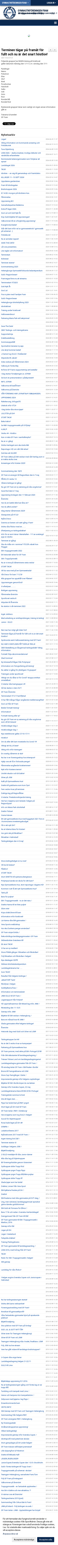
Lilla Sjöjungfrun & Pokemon (12, 1451)
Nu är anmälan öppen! (10, 239)
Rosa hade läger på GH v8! (12, 1123)
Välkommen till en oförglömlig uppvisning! (18, 221)
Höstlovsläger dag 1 (9, 730)
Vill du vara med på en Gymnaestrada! (16, 570)
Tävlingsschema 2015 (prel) (12, 1498)
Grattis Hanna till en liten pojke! (13, 905)
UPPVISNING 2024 (8, 398)
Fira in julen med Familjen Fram (13, 294)
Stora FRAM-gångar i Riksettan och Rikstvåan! (19, 952)
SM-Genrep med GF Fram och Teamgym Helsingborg (22, 1411)
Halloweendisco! (8, 314)
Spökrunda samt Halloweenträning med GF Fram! (21, 640)
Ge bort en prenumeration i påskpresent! (17, 378)
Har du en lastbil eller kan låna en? (15, 503)
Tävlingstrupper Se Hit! (10, 1039)
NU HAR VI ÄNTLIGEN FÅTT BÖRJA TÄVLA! (18, 644)
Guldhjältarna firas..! (9, 988)
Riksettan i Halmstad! (9, 837)
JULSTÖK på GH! (8, 413)
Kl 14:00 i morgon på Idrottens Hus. (15, 193)
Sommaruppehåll (8, 342)
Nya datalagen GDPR (9, 960)
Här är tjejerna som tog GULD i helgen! (16, 1115)
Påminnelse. (6, 197)
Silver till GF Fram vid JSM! (11, 1337)
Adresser (5, 259)
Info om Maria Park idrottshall (13, 807)
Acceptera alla (45, 1539)
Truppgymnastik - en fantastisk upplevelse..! (19, 1486)
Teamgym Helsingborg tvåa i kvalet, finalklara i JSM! (22, 1341)
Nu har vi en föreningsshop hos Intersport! (18, 757)
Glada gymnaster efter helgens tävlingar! (17, 1024)
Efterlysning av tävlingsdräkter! (13, 531)
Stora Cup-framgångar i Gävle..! (13, 1075)
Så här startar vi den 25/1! (11, 688)
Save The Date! (7, 326)
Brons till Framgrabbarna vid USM (14, 1071)
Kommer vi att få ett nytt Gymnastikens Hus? (19, 889)
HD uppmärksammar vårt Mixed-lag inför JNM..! (20, 1004)
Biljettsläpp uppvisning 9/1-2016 (14, 1381)
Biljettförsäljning (7, 1150)
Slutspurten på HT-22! (9, 515)
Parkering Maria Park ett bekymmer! (15, 318)
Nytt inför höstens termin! (11, 769)
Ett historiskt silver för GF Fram (13, 555)
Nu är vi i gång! (7, 441)
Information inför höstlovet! (12, 916)
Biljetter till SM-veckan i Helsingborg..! (16, 1016)
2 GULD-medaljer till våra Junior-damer (16, 1154)
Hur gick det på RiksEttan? (12, 833)
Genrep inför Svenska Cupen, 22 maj (15, 1087)
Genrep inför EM (7, 1226)
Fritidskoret (5, 235)
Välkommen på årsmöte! (11, 1482)
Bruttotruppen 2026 (9, 189)
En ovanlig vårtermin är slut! (12, 754)
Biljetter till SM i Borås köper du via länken (18, 1083)
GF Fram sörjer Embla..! (10, 932)
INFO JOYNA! (6, 382)
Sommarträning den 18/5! (11, 471)
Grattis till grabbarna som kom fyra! (15, 785)
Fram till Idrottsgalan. (9, 185)
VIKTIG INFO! (6, 1407)
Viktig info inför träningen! (11, 750)
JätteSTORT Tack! (8, 980)
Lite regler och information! (12, 251)
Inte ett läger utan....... (9, 1099)
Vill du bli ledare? (8, 865)
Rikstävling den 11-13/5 (10, 1008)
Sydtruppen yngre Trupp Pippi (13, 1170)
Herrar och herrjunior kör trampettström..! (17, 1395)
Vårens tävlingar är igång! (11, 483)
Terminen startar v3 (8, 1143)
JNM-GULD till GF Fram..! (11, 996)
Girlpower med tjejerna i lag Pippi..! (15, 1399)
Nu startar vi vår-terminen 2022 (13, 606)
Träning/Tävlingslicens (10, 1242)
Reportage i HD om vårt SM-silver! (14, 449)
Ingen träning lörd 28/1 (10, 1139)
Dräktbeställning (7, 338)
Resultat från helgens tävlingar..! (14, 976)
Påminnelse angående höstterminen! (16, 765)
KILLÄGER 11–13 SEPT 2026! (12, 177)
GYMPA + (4, 1127)
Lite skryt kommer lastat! (11, 350)
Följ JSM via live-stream (10, 1345)
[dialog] (29, 1529)
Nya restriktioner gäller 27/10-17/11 (15, 734)
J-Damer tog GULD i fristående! (13, 354)
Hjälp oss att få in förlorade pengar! (15, 761)
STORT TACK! (6, 417)
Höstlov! (4, 738)
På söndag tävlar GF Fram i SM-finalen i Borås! (19, 1067)
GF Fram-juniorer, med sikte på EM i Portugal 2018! (21, 1051)
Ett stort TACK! (7, 944)
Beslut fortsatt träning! (10, 708)
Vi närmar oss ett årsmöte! (11, 1494)
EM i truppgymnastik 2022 (11, 551)
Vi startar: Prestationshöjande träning (16, 797)
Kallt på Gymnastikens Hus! (12, 781)
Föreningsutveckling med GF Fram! (15, 1308)
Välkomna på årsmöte (10, 390)
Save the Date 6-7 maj (10, 491)
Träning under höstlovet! (11, 310)
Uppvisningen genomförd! (12, 582)
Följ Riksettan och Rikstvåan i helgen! (16, 956)
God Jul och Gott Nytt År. (11, 213)
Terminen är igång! (8, 541)
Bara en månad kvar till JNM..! (13, 1020)
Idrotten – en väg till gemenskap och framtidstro (20, 173)
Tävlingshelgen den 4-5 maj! (12, 841)
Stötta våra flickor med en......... (13, 527)
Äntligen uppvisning (9, 590)
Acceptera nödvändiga (24, 1539)
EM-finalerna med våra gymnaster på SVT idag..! (20, 1198)
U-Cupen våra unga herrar (11, 1357)
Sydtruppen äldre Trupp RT (12, 1178)
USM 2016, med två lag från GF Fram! (16, 1250)
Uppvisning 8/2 (7, 201)
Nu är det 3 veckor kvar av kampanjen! (16, 1043)
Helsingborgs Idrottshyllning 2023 (15, 302)
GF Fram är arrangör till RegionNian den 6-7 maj (20, 475)
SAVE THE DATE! (7, 243)
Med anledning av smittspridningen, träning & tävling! (22, 618)
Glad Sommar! (7, 658)
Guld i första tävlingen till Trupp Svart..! (16, 1467)
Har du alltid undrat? (9, 507)
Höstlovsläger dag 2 (9, 726)
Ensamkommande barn (10, 1403)
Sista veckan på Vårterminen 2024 (14, 362)
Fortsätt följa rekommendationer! (14, 654)
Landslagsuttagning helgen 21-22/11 (16, 1361)
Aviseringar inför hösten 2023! (13, 463)
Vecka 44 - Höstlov (8, 433)
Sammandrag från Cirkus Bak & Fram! (16, 1502)
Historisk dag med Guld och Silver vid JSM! (18, 1031)
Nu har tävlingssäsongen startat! (14, 1300)
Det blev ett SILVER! (9, 453)
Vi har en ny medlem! (9, 948)
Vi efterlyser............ (8, 586)
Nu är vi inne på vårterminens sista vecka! (17, 563)
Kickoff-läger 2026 (8, 209)
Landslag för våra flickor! (11, 1270)
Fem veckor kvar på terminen (12, 789)
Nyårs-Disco (6, 519)
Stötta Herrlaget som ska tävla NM (15, 445)
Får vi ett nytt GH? (8, 825)
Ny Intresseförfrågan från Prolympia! (15, 662)
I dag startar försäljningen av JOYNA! (16, 374)
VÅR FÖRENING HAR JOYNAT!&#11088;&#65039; (21, 394)
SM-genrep (5, 1262)
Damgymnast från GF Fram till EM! (14, 1216)
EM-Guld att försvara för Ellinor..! (14, 1208)
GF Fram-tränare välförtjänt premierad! (16, 1447)
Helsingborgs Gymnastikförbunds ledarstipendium (22, 271)
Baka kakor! (6, 421)
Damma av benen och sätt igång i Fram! (17, 523)
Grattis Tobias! (7, 811)
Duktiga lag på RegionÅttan (12, 793)
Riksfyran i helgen (8, 984)
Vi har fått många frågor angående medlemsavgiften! (22, 700)
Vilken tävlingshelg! (9, 1431)
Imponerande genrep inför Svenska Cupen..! (19, 1435)
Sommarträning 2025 (9, 267)
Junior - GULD (6, 622)
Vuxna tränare (6, 815)
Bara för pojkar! (7, 897)
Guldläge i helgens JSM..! (11, 1147)
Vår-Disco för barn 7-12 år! (11, 574)
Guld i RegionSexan (9, 298)
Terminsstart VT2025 (9, 282)
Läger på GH (6, 1230)
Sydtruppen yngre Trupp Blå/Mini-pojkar (17, 1174)
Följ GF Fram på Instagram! (12, 1478)
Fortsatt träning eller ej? (10, 716)
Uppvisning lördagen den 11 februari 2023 (18, 495)
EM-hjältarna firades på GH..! (12, 1190)
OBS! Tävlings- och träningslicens (14, 330)
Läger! (3, 139)
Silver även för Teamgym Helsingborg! (16, 1334)
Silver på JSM (6, 777)
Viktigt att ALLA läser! (10, 746)
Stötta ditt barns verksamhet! (12, 1304)
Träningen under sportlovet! (12, 674)
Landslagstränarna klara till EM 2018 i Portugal (19, 1091)
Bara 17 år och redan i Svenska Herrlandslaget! (20, 1212)
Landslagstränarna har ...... (11, 968)
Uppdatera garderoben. (10, 181)
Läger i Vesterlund (8, 1234)
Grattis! (4, 1194)
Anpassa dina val (10, 1534)
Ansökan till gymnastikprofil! (12, 1312)
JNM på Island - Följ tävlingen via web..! (17, 1506)
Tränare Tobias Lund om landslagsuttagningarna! (21, 1059)
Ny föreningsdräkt (8, 1423)
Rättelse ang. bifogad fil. (11, 401)
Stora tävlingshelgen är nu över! (13, 861)
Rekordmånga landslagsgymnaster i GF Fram (19, 936)
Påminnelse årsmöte (9, 594)
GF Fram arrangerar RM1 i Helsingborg (16, 1419)
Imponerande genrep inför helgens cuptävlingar (20, 1079)
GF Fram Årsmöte (8, 692)
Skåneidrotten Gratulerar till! (12, 940)
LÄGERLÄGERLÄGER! (9, 1459)
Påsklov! (4, 869)
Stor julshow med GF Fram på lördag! (16, 1326)
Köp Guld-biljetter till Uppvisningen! (15, 217)
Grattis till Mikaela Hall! (10, 1455)
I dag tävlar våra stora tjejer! (12, 409)
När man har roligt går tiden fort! (14, 630)
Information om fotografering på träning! (17, 666)
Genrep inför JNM (8, 1012)
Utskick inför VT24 (8, 405)
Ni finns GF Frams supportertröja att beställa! (19, 370)
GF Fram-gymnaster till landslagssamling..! (18, 1246)
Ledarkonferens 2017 (9, 1131)
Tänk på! (4, 893)
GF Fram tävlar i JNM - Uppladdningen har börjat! (20, 1510)
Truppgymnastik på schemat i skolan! (16, 1470)
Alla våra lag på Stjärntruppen (13, 1158)
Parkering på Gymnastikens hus (14, 1047)
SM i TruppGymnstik (9, 559)
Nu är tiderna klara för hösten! (13, 829)
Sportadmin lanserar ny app (12, 346)
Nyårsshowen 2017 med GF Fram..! (15, 1135)
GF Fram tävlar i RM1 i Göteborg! (14, 1111)
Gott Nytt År (6, 286)
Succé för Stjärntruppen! (11, 1119)
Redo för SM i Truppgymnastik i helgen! (17, 1258)
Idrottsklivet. (6, 306)
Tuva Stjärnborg (7, 149)
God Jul (4, 290)
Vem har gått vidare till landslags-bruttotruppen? (20, 1349)
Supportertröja (7, 334)
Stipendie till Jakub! (9, 358)
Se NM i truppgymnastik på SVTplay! (15, 425)
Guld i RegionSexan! (9, 275)
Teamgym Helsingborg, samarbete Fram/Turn (19, 1474)
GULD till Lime (7, 1365)
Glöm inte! (5, 909)
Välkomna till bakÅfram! (11, 386)
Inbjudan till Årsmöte (9, 602)
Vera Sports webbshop (10, 924)
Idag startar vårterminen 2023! (13, 511)
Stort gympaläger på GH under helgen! (16, 1443)
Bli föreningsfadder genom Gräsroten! (16, 1162)
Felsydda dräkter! (8, 1238)
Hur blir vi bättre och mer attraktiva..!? (16, 1490)
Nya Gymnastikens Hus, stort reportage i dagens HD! (22, 885)
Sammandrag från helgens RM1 (14, 1415)
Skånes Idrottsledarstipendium (13, 964)
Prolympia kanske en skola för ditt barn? (17, 881)
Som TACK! (5, 972)
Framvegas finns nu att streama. (14, 279)
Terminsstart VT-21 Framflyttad (13, 696)
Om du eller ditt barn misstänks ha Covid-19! (19, 742)
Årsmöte (4, 499)
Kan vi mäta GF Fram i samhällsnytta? (16, 437)
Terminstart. (6, 255)
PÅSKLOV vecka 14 (8, 479)
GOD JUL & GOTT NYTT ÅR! (12, 1330)
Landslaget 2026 (8, 165)
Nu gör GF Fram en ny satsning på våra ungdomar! (21, 487)
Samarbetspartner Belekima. (12, 205)
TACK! (3, 169)
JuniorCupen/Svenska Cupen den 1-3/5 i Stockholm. (22, 1463)
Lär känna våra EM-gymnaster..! (13, 920)
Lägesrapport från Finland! (12, 1000)
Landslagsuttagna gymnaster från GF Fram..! (19, 1063)
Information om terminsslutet (13, 992)
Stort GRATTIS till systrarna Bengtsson (16, 877)
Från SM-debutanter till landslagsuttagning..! (19, 1055)
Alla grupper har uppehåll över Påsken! (16, 578)
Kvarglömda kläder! (9, 225)
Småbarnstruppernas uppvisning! (14, 1427)
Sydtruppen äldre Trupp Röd (12, 1166)
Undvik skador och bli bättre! (12, 773)
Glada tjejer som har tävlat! (12, 1182)
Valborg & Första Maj (9, 366)
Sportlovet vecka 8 (8, 598)
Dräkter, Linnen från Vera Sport (13, 1186)
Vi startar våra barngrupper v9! (13, 684)
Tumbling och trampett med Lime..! (15, 1391)
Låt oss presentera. (9, 247)
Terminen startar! (7, 263)
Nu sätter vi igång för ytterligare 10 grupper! (18, 670)
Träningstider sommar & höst (13, 1095)
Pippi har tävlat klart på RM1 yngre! (15, 1103)
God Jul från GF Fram (9, 704)
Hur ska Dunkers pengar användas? (15, 928)
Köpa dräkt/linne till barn (11, 912)
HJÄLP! (4, 429)
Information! (6, 712)
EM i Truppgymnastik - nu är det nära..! (16, 901)
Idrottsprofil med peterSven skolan (15, 1439)
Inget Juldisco (7, 614)
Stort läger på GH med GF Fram (13, 1107)
